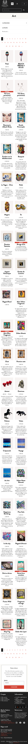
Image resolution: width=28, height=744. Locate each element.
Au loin (7, 480)
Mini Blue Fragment (7, 334)
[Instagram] (16, 723)
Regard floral (6, 301)
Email (6, 680)
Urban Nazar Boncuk (21, 481)
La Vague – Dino (7, 185)
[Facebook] (20, 723)
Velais (21, 421)
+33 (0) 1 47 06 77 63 (6, 733)
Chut (7, 361)
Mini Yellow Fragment (21, 302)
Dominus (21, 391)
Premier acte (21, 361)
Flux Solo (21, 512)
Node (21, 185)
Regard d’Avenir (21, 543)
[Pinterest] (24, 723)
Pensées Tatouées (7, 245)
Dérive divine (7, 573)
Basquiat (21, 156)
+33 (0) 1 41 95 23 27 (6, 722)
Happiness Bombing (7, 513)
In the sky (7, 543)
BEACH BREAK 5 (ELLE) (21, 65)
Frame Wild (7, 601)
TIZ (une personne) (7, 94)
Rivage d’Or (21, 244)
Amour (7, 391)
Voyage (21, 450)
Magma (7, 214)
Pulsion (7, 421)
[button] (12, 4)
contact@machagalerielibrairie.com (9, 723)
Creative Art (16, 743)
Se (21, 214)
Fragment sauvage (21, 602)
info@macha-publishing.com (4, 734)
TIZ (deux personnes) (21, 94)
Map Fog (7, 631)
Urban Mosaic (21, 333)
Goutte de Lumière (21, 272)
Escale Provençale (21, 126)
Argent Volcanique (7, 272)
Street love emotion (21, 574)
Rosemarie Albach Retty (7, 126)
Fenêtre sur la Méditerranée (7, 157)
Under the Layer (21, 631)
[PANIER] (24, 3)
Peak (7, 63)
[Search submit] (23, 10)
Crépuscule (7, 450)
